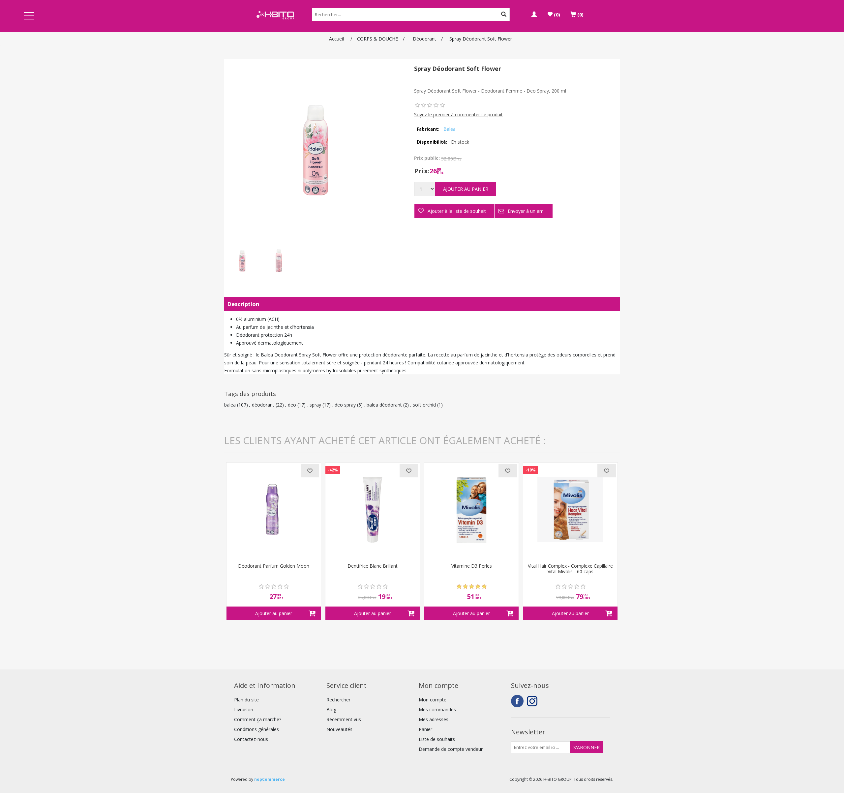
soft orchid (424, 405)
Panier (425, 729)
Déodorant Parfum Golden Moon (273, 566)
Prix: (422, 170)
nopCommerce (269, 779)
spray (315, 405)
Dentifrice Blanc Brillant (372, 566)
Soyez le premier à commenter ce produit (458, 114)
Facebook (517, 701)
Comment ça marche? (257, 719)
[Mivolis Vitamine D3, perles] (471, 510)
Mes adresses (433, 719)
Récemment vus (343, 719)
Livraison (243, 709)
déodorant (263, 405)
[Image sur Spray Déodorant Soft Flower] (242, 260)
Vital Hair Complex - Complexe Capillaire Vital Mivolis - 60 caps (570, 569)
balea (230, 405)
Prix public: (427, 158)
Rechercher (338, 699)
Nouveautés (339, 729)
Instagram (533, 701)
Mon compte (432, 699)
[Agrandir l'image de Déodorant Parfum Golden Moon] (273, 510)
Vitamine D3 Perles (471, 566)
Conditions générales (256, 729)
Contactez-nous (251, 739)
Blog (331, 709)
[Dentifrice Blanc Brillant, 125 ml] (372, 510)
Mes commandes (437, 709)
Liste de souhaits (437, 739)
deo (292, 405)
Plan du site (246, 699)
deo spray (345, 405)
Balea (449, 129)
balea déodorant (384, 405)
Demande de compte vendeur (451, 749)
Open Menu (29, 16)
